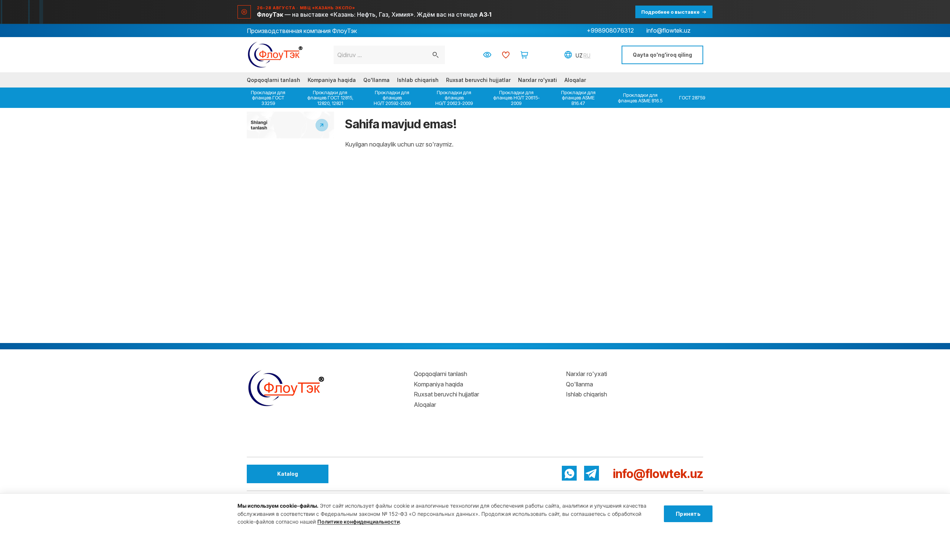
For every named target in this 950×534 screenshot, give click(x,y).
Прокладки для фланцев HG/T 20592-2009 (392, 97)
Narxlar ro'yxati (537, 80)
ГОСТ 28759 (692, 97)
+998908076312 (610, 30)
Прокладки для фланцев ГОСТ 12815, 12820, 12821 (330, 97)
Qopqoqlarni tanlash (273, 80)
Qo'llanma (376, 80)
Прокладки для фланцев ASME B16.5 (640, 97)
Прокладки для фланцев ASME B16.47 (578, 97)
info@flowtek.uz (668, 30)
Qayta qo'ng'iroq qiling (662, 55)
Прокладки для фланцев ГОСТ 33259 (268, 97)
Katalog (287, 474)
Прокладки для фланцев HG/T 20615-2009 (516, 97)
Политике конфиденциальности (358, 521)
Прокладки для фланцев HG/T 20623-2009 (454, 97)
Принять (688, 514)
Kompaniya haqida (332, 80)
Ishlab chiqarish (418, 80)
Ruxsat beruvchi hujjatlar (478, 80)
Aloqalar (575, 80)
